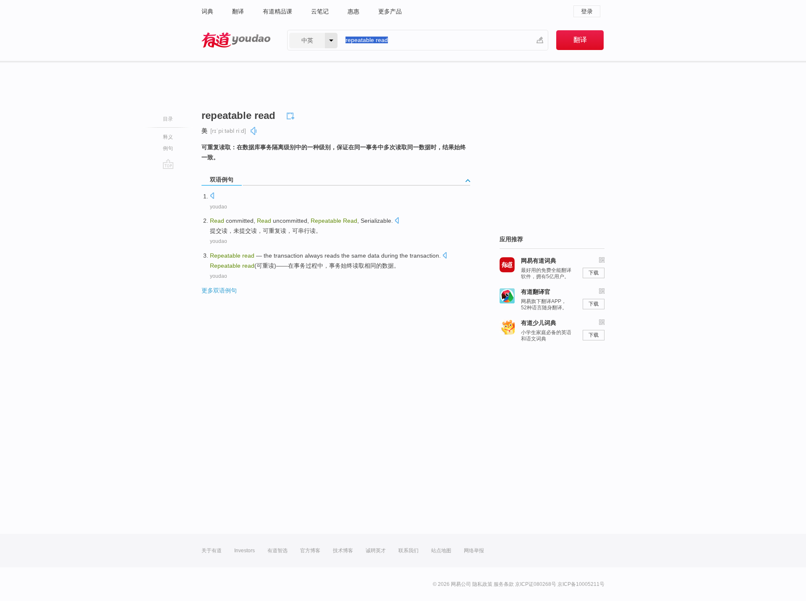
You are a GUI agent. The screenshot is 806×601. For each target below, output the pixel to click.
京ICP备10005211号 (580, 584)
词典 (207, 11)
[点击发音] (212, 196)
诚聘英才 (376, 551)
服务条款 (504, 584)
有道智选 (277, 551)
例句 (168, 148)
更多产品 (390, 11)
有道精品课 (277, 11)
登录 (587, 11)
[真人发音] (254, 131)
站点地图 (441, 551)
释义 (168, 137)
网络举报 (474, 551)
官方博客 (310, 551)
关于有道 (212, 551)
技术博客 (343, 551)
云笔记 (320, 11)
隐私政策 (482, 584)
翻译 (238, 11)
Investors (244, 551)
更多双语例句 (219, 290)
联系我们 (408, 551)
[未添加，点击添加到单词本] (292, 114)
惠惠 (353, 11)
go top (168, 164)
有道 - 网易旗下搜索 (236, 40)
